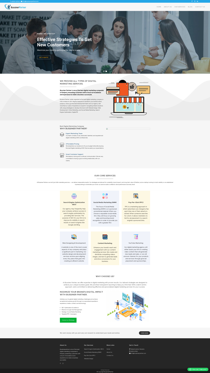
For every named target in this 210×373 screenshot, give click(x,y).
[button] (197, 369)
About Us (109, 352)
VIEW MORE (144, 333)
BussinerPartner (108, 372)
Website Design (88, 358)
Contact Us (110, 355)
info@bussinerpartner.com (138, 353)
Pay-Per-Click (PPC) (89, 355)
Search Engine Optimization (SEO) (94, 349)
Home (108, 349)
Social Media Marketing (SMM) (92, 352)
